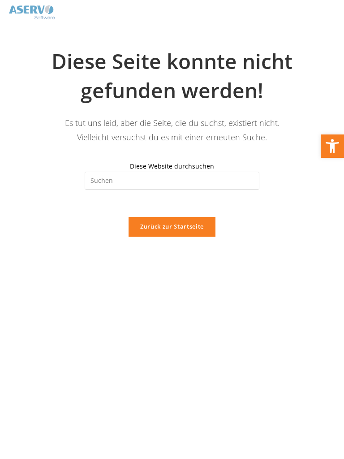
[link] (332, 146)
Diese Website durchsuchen (172, 166)
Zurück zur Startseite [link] (172, 226)
